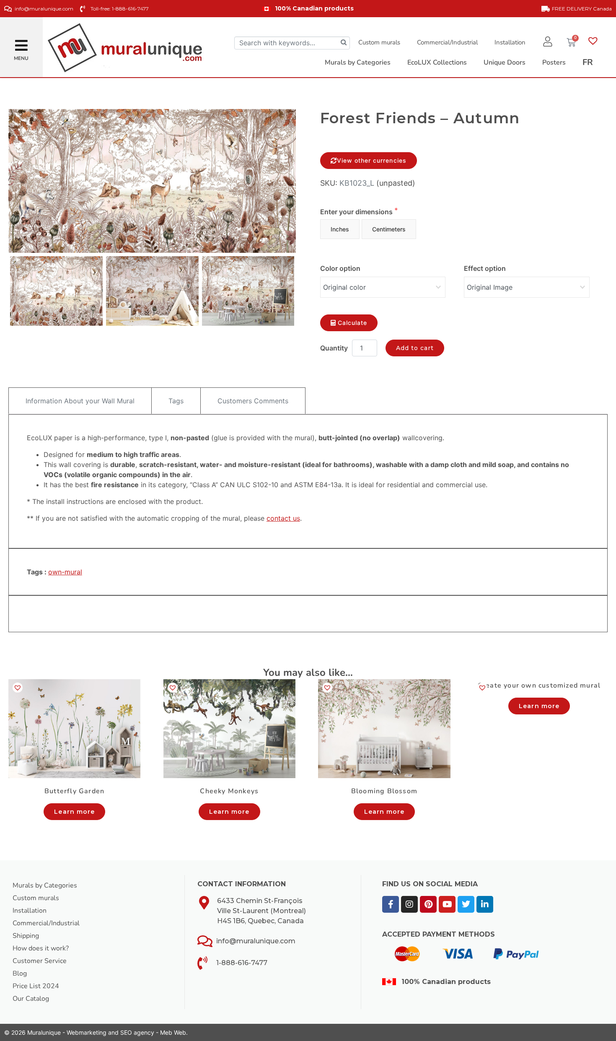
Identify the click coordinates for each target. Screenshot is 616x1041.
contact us (283, 518)
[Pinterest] (428, 904)
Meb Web (173, 1032)
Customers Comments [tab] (252, 401)
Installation (509, 42)
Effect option (485, 268)
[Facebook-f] (390, 904)
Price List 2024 (36, 986)
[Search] (343, 42)
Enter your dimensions (357, 212)
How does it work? (41, 948)
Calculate (352, 322)
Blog (20, 973)
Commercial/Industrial (447, 42)
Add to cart (415, 348)
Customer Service (40, 961)
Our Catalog (31, 998)
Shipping (26, 935)
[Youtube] (447, 904)
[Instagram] (409, 904)
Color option (340, 268)
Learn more (74, 811)
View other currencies (371, 160)
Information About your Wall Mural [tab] (80, 401)
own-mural (65, 572)
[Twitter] (466, 904)
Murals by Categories (45, 885)
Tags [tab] (176, 401)
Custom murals (379, 42)
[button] (21, 42)
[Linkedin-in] (484, 904)
